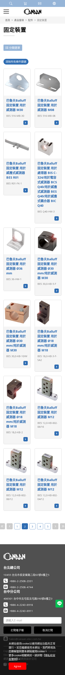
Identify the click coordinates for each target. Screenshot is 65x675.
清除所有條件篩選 (16, 61)
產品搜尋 (19, 20)
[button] (10, 3)
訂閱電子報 (17, 630)
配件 (30, 20)
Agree (17, 666)
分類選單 (14, 48)
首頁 (7, 20)
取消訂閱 (47, 630)
